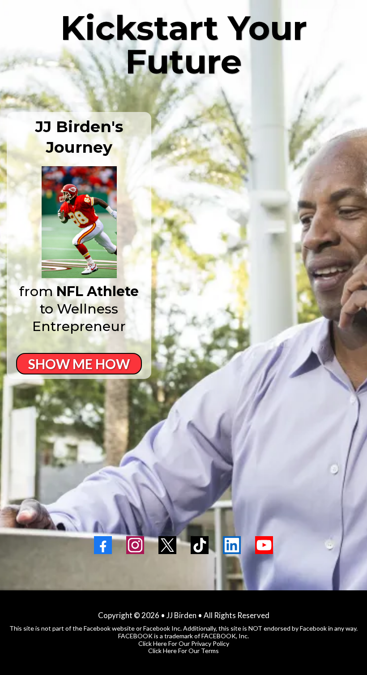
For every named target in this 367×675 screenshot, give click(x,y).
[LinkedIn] (232, 545)
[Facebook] (103, 545)
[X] (167, 545)
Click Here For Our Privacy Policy (183, 643)
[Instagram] (135, 545)
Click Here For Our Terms (183, 650)
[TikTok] (200, 545)
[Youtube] (264, 545)
